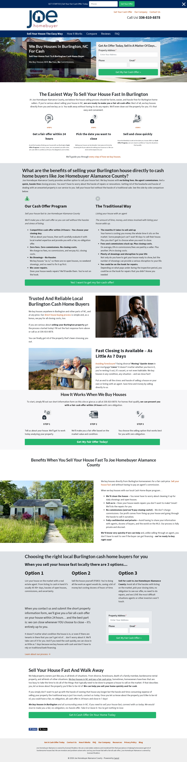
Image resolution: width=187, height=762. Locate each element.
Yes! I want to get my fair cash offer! (92, 282)
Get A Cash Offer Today (54, 742)
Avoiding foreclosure (105, 363)
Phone (101, 60)
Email (132, 60)
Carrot (116, 758)
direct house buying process (58, 315)
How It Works (74, 34)
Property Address (107, 50)
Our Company (140, 12)
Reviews (106, 34)
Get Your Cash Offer (123, 12)
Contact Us (155, 12)
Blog (141, 742)
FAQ (117, 34)
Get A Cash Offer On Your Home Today (92, 715)
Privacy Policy (130, 742)
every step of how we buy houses (104, 156)
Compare (91, 34)
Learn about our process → (38, 654)
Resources (117, 742)
